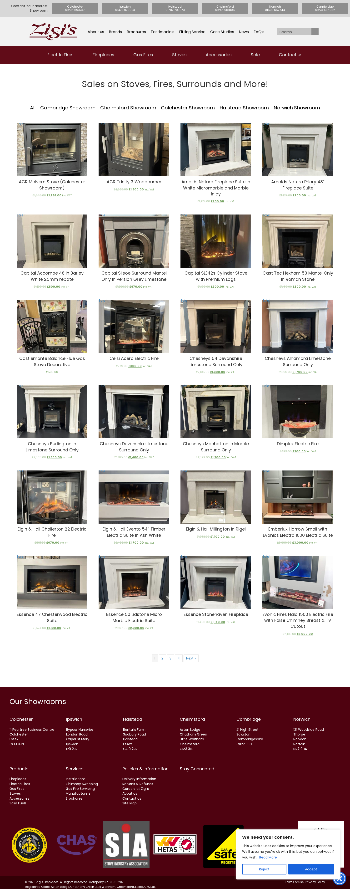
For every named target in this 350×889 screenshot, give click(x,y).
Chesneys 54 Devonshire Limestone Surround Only (216, 361)
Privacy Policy (315, 882)
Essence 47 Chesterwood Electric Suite (52, 617)
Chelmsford (192, 719)
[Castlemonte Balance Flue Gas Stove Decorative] (52, 326)
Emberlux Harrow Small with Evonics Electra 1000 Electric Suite (298, 532)
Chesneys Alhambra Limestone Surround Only (298, 361)
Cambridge (248, 719)
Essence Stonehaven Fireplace (216, 614)
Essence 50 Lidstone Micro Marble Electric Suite (134, 617)
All (32, 107)
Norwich (301, 719)
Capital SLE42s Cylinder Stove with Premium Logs (216, 276)
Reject (264, 869)
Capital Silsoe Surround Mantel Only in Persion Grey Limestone (134, 276)
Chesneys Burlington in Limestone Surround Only (52, 447)
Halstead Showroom (244, 107)
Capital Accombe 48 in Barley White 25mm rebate (52, 276)
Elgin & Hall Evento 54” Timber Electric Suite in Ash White (134, 532)
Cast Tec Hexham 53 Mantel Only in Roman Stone (298, 276)
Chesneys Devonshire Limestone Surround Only (134, 447)
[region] (288, 854)
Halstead (132, 719)
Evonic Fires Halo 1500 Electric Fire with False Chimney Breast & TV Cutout (297, 620)
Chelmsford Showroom (128, 107)
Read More (268, 857)
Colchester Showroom (188, 107)
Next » (191, 658)
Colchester (21, 719)
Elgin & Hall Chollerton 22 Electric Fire (52, 532)
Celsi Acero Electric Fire (134, 358)
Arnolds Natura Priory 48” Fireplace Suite (298, 185)
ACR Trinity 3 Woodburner (134, 182)
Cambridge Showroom (67, 107)
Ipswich (74, 719)
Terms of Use (294, 882)
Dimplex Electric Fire (298, 444)
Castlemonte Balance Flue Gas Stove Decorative (52, 361)
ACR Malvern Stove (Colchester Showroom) (52, 185)
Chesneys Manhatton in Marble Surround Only (216, 447)
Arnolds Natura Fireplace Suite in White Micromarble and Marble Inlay (215, 188)
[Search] (315, 31)
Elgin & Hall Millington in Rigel (216, 529)
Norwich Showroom (297, 107)
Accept (311, 869)
